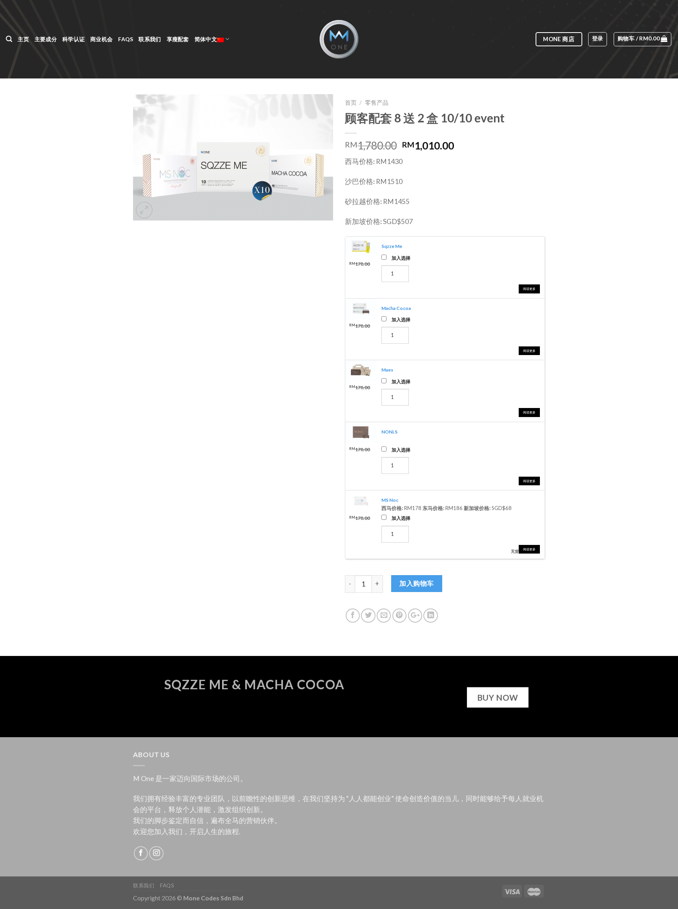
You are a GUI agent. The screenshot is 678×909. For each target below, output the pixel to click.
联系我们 (150, 39)
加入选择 (401, 257)
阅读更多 (529, 289)
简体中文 (206, 39)
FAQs (125, 39)
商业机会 (101, 39)
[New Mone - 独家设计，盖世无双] (339, 39)
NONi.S (389, 432)
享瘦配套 (178, 39)
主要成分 (46, 39)
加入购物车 (416, 583)
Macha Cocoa (396, 308)
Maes (387, 370)
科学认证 (73, 39)
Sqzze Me (391, 246)
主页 (23, 39)
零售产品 (376, 102)
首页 (351, 102)
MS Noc (389, 500)
